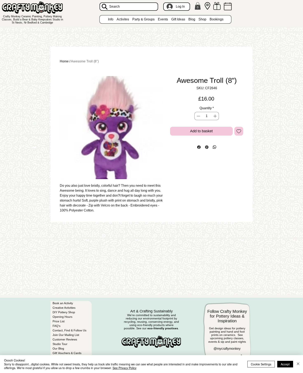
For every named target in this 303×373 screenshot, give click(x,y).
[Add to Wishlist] (238, 131)
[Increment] (215, 116)
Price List (59, 321)
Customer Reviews (65, 339)
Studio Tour (60, 344)
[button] (198, 6)
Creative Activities (64, 307)
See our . (157, 328)
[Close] (298, 364)
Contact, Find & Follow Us (69, 330)
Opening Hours (62, 316)
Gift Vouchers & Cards (67, 353)
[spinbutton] (206, 116)
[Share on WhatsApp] (214, 147)
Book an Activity (63, 303)
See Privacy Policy (124, 368)
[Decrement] (198, 116)
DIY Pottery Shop (64, 312)
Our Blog (58, 348)
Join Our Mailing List (66, 335)
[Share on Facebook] (198, 147)
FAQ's (56, 325)
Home (64, 61)
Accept (285, 364)
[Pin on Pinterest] (206, 147)
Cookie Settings (261, 364)
